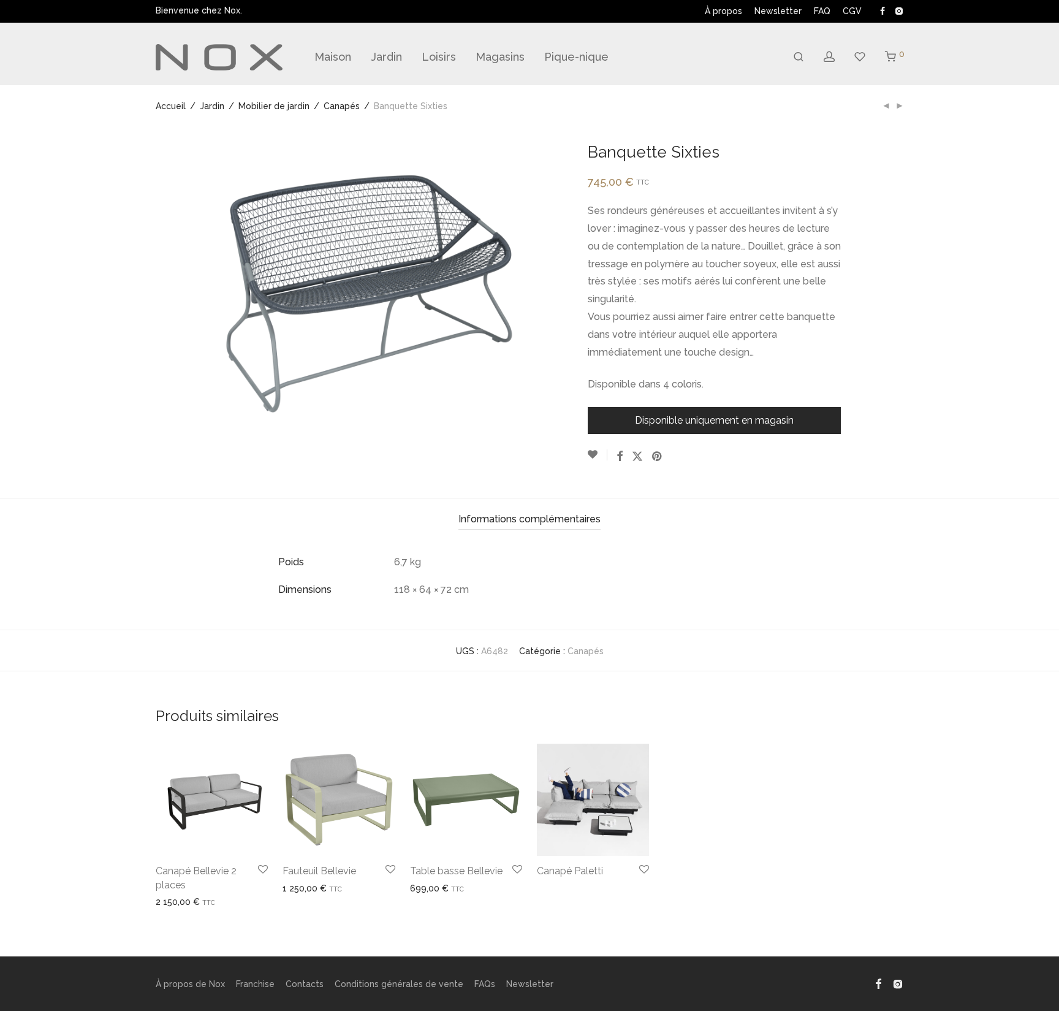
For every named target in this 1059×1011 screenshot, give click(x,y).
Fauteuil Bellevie (319, 871)
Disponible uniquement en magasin (714, 420)
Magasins (500, 56)
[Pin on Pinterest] (657, 457)
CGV (852, 11)
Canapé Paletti (570, 871)
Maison (332, 56)
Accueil (171, 106)
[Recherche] (798, 57)
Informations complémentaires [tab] (529, 519)
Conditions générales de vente (399, 984)
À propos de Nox (190, 984)
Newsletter (778, 11)
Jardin (386, 56)
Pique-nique (576, 56)
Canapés (342, 106)
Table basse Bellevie (456, 871)
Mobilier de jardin (273, 106)
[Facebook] (882, 10)
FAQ (822, 11)
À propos (723, 11)
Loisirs (439, 56)
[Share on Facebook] (620, 457)
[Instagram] (898, 10)
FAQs (484, 984)
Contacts (305, 984)
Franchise (255, 984)
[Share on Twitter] (637, 457)
